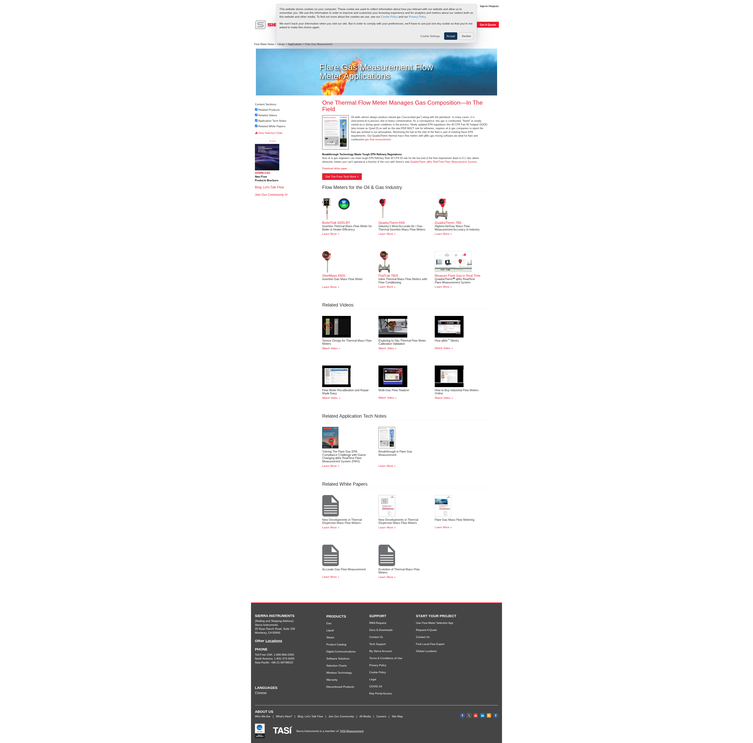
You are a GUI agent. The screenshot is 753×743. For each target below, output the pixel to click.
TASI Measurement (352, 731)
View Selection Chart (269, 133)
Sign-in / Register (489, 6)
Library (281, 44)
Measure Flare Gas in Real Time (457, 275)
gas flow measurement (378, 139)
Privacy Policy (417, 16)
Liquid (330, 630)
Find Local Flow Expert (430, 644)
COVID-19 (375, 686)
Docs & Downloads (381, 629)
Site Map (397, 716)
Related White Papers (271, 126)
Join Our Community (270, 194)
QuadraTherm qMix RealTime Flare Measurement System (443, 161)
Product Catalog (336, 644)
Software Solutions (337, 658)
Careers (381, 716)
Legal (372, 679)
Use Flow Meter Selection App (434, 622)
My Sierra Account (380, 651)
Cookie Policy (389, 16)
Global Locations (426, 651)
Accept (451, 36)
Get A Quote (488, 24)
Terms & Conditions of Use (385, 658)
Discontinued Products (340, 686)
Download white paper (334, 168)
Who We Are (262, 716)
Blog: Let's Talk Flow (270, 187)
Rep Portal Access (380, 693)
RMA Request (377, 622)
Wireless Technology (339, 672)
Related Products (269, 109)
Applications (295, 44)
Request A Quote (426, 629)
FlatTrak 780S (388, 275)
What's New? (284, 716)
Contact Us (376, 637)
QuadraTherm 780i (448, 222)
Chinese (261, 693)
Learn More (329, 233)
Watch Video (330, 348)
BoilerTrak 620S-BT (336, 222)
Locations (274, 641)
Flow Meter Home (264, 44)
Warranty (331, 679)
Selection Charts (336, 665)
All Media (365, 716)
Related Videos (267, 115)
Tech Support (377, 644)
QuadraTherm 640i (391, 222)
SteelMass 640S (333, 275)
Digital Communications (341, 651)
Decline (466, 36)
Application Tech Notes (272, 120)
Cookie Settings (430, 36)
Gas (328, 623)
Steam (330, 637)
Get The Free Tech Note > (342, 176)
